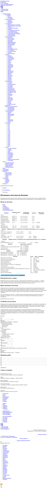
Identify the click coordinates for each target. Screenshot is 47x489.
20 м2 (9, 136)
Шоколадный (10, 71)
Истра (4, 458)
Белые (9, 61)
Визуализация (8, 172)
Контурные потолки (6, 336)
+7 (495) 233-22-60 (4, 9)
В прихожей (10, 98)
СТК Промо (14, 437)
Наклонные (10, 47)
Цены (4, 168)
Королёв (4, 460)
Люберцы (5, 466)
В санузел (10, 82)
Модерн (9, 158)
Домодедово (5, 452)
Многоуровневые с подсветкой (14, 25)
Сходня (4, 476)
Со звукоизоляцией (12, 51)
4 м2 (9, 124)
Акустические (11, 50)
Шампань (10, 73)
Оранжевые (10, 75)
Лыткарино (5, 465)
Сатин (4, 205)
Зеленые (9, 79)
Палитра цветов (8, 173)
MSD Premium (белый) (6, 323)
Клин (4, 459)
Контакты (5, 183)
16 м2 (9, 133)
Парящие (10, 29)
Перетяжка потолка (9, 167)
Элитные (10, 150)
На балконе (10, 94)
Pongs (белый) (5, 325)
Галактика (10, 60)
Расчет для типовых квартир (11, 106)
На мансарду (10, 87)
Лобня (4, 463)
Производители (6, 410)
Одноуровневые (11, 44)
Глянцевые (10, 21)
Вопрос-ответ (8, 174)
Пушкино (5, 472)
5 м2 (9, 125)
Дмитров (5, 453)
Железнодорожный (7, 478)
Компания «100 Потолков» (9, 436)
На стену (10, 52)
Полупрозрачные (11, 34)
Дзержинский (6, 450)
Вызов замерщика (9, 4)
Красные (10, 76)
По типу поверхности (10, 19)
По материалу (8, 14)
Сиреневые (10, 64)
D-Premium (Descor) (6, 329)
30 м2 (9, 138)
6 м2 (9, 126)
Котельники (5, 461)
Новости (7, 181)
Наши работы (6, 170)
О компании (5, 178)
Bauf (9, 118)
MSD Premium (11, 115)
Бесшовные (10, 40)
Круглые (9, 46)
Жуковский (5, 455)
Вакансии (7, 180)
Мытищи (5, 468)
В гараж (9, 103)
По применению (8, 81)
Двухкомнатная (11, 107)
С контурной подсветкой (13, 32)
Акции (6, 175)
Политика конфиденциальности (23, 440)
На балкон (5, 421)
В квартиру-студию (12, 90)
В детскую (10, 83)
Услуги (4, 161)
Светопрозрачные (11, 35)
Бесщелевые (10, 41)
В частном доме (11, 88)
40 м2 (9, 140)
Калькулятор (3, 2)
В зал (9, 96)
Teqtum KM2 (10, 120)
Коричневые (10, 66)
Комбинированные (12, 42)
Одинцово (5, 470)
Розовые (9, 77)
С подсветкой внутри (12, 31)
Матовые (10, 20)
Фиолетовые (10, 72)
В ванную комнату (12, 84)
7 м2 (9, 127)
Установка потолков (9, 162)
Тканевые (10, 17)
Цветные (10, 55)
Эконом (9, 149)
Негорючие (10, 152)
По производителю (9, 110)
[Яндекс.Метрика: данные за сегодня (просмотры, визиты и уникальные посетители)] (23, 438)
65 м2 (9, 146)
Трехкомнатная (11, 108)
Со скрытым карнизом (12, 49)
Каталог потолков (6, 13)
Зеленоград (5, 456)
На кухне (10, 100)
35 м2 (9, 139)
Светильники (6, 169)
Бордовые (10, 78)
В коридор (10, 97)
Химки (4, 477)
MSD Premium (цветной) (7, 324)
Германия (10, 111)
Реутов (4, 473)
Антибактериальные (12, 148)
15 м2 (9, 132)
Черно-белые (10, 65)
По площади (8, 122)
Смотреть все (3, 367)
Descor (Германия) (7, 414)
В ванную (5, 420)
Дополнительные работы (8, 210)
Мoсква (4, 467)
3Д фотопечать (11, 57)
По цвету (7, 54)
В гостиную (10, 99)
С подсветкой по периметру (14, 30)
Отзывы (7, 179)
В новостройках (11, 89)
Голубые (9, 62)
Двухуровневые (11, 39)
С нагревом (10, 156)
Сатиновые (10, 18)
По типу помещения (7, 416)
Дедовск (4, 449)
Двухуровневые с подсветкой (14, 24)
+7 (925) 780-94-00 (4, 10)
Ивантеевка (5, 457)
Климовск (5, 479)
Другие (6, 147)
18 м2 (9, 135)
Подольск (5, 471)
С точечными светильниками (14, 33)
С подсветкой (8, 23)
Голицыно (6, 3)
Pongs (9, 116)
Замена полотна (8, 165)
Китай (9, 113)
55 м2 (9, 143)
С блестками (10, 160)
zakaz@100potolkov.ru (4, 428)
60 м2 (9, 145)
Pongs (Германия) (6, 413)
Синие (9, 63)
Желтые (9, 74)
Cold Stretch (10, 157)
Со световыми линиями (13, 28)
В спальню (10, 86)
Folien (9, 121)
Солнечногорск (6, 474)
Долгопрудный (6, 451)
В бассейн (10, 95)
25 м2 (9, 137)
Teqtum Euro (10, 119)
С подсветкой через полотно (8, 333)
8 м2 (9, 128)
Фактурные (10, 22)
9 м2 (9, 129)
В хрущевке (10, 85)
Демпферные (10, 153)
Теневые (9, 26)
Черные (9, 69)
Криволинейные (11, 53)
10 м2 (9, 130)
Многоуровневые (11, 43)
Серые (9, 68)
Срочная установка (9, 163)
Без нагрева (10, 154)
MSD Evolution (11, 114)
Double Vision (10, 37)
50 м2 (9, 142)
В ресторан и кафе (11, 104)
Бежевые (10, 67)
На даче (9, 93)
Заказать (2, 351)
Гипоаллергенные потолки (13, 159)
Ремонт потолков (9, 164)
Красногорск (5, 462)
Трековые (10, 45)
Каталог (4, 403)
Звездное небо (11, 58)
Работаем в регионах (42, 434)
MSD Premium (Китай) (7, 412)
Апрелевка (5, 445)
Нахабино (5, 469)
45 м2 (9, 141)
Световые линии (5, 335)
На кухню (5, 419)
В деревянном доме (12, 92)
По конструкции (8, 36)
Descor (9, 117)
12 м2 (9, 131)
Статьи (6, 182)
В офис (9, 101)
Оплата (6, 177)
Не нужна (4, 331)
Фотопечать (10, 56)
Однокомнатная (11, 109)
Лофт (9, 151)
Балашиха (5, 446)
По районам (7, 105)
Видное (4, 447)
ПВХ (9, 15)
